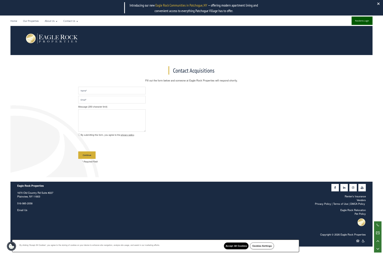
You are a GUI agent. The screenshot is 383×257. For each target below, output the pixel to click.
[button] (378, 3)
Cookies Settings (262, 245)
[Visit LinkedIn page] (344, 187)
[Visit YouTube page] (362, 187)
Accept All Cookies (236, 245)
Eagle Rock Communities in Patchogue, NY (181, 5)
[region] (155, 246)
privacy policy (127, 134)
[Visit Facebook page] (335, 187)
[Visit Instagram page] (353, 187)
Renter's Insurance (355, 196)
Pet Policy (360, 214)
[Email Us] (378, 233)
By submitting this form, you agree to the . (108, 134)
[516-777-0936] (378, 225)
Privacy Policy (323, 204)
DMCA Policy (357, 204)
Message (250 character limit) (92, 106)
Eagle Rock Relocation (353, 210)
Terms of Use (340, 204)
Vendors (361, 200)
